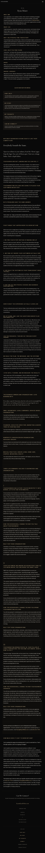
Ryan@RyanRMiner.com (23, 729)
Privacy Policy (22, 847)
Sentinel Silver (35, 20)
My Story (22, 835)
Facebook (22, 814)
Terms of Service (22, 844)
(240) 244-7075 (36, 729)
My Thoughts (22, 838)
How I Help (22, 832)
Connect (22, 841)
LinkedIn (22, 812)
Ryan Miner (4, 1)
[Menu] (42, 1)
